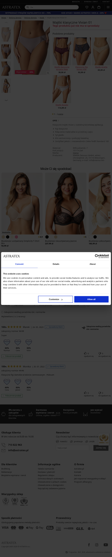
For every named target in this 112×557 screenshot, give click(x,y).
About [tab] (93, 264)
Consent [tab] (19, 264)
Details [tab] (56, 264)
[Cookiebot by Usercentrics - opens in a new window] (97, 256)
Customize (54, 299)
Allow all (91, 299)
